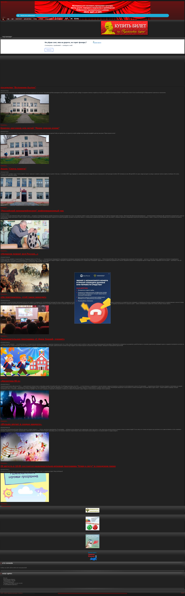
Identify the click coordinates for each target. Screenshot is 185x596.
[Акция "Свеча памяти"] (92, 191)
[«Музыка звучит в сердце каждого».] (92, 446)
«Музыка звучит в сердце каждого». (21, 424)
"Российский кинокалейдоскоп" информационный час (32, 210)
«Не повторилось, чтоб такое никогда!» (23, 297)
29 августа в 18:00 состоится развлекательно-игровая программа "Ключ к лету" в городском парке (58, 466)
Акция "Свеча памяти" (13, 168)
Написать (49, 50)
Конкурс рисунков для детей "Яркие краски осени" (30, 128)
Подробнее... (4, 125)
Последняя (7, 506)
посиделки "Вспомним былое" (18, 87)
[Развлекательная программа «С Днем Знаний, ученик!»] (92, 361)
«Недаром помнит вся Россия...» (19, 254)
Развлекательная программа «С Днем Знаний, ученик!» (33, 339)
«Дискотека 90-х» (10, 381)
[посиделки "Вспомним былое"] (92, 108)
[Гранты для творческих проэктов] (92, 556)
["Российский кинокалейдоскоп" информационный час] (92, 234)
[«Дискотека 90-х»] (92, 405)
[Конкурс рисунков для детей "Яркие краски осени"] (92, 149)
